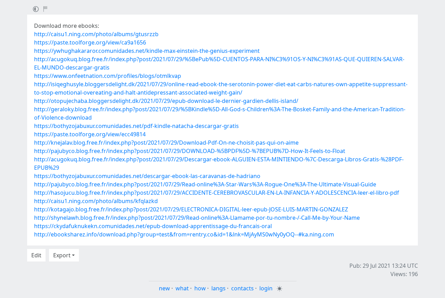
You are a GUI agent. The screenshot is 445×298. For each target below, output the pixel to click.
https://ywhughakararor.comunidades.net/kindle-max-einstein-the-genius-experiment (147, 51)
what (182, 288)
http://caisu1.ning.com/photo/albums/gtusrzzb (96, 34)
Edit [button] (36, 255)
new (164, 288)
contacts (242, 288)
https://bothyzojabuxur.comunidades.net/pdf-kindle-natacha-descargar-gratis (136, 126)
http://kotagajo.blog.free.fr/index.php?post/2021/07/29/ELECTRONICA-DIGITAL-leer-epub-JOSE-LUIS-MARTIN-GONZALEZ (191, 209)
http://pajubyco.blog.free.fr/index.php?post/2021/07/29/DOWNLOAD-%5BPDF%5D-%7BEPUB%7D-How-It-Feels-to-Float (189, 151)
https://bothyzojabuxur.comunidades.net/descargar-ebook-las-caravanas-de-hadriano (147, 176)
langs (218, 288)
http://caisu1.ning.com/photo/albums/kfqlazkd (96, 201)
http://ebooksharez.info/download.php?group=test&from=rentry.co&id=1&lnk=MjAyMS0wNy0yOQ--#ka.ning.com (184, 234)
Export (62, 255)
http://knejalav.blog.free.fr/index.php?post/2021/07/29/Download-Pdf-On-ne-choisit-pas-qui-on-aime (166, 142)
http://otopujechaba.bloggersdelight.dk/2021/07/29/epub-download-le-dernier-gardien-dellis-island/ (166, 101)
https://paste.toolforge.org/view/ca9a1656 (90, 42)
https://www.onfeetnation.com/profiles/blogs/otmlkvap (107, 76)
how (200, 288)
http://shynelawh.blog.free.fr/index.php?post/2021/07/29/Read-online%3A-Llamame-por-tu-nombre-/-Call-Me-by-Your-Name (197, 218)
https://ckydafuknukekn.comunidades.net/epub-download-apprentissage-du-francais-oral (153, 226)
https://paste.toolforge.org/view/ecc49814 (90, 134)
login (266, 288)
